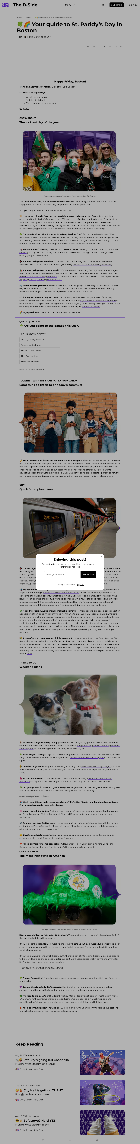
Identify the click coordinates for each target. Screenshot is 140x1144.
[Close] (102, 557)
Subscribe (88, 574)
